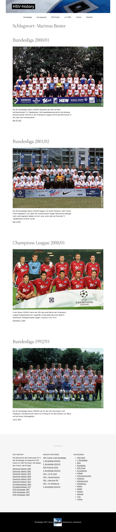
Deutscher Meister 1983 (22, 469)
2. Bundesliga (82, 460)
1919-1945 (81, 458)
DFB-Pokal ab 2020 (50, 467)
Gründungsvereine (84, 476)
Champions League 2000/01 (39, 242)
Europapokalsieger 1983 (22, 484)
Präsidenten (81, 484)
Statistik (80, 494)
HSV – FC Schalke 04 (51, 484)
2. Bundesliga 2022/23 (51, 487)
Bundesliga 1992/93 (31, 341)
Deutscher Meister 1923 (22, 482)
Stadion (80, 492)
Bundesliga (81, 466)
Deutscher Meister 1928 (22, 479)
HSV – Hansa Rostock (51, 477)
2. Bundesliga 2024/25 (51, 464)
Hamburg (80, 479)
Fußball (80, 473)
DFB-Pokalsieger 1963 (21, 495)
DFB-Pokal (81, 468)
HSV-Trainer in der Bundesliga (54, 458)
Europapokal (82, 471)
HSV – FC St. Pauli (50, 474)
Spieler (79, 489)
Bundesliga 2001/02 (31, 141)
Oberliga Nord (82, 481)
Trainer (80, 499)
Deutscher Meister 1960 (22, 477)
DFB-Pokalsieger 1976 (21, 492)
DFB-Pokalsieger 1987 (21, 490)
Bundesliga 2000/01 (31, 40)
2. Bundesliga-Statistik (51, 461)
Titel (78, 497)
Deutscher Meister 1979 (22, 474)
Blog (79, 463)
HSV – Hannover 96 (50, 480)
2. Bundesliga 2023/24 (51, 471)
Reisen (79, 486)
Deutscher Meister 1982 (22, 471)
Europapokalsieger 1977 (22, 487)
